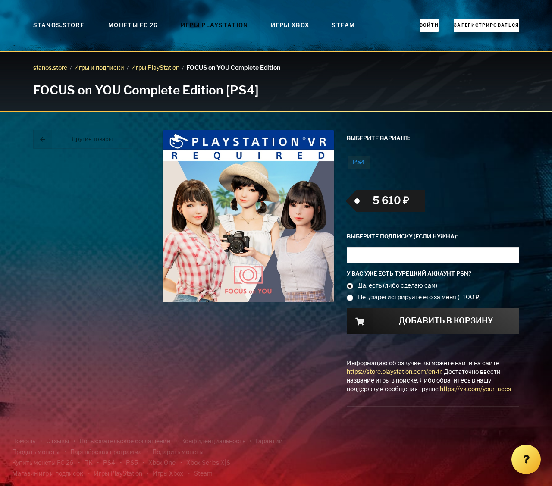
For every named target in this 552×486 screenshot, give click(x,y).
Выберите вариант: (378, 138)
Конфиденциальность (213, 442)
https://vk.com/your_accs (475, 389)
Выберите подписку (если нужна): (402, 237)
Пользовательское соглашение (124, 442)
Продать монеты (36, 452)
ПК (88, 463)
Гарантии (269, 442)
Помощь (23, 442)
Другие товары (92, 139)
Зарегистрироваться (486, 25)
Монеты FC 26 (133, 25)
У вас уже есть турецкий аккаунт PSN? (409, 274)
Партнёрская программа (106, 452)
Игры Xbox (290, 25)
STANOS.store (59, 25)
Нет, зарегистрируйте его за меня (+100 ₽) (419, 298)
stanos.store (50, 68)
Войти (429, 25)
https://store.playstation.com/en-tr (394, 372)
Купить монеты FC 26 (42, 463)
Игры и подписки (99, 68)
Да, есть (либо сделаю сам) (397, 286)
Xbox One (162, 463)
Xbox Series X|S (208, 463)
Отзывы (57, 442)
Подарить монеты (178, 452)
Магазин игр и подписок (47, 474)
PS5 (132, 463)
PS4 (359, 163)
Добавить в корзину (446, 321)
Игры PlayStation (214, 25)
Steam (343, 25)
